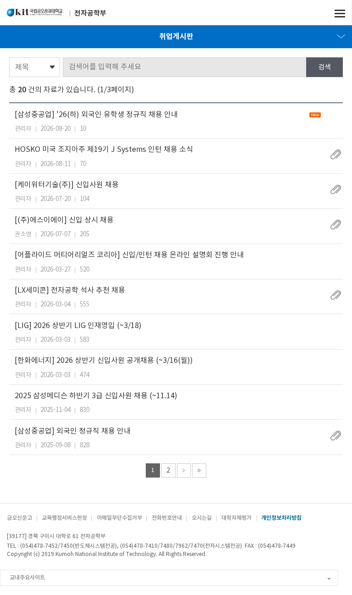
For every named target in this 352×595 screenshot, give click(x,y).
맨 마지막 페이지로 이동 (199, 470)
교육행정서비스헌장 (64, 518)
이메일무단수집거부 (119, 518)
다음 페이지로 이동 (184, 470)
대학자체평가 (236, 518)
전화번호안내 (167, 518)
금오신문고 (19, 518)
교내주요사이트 (27, 577)
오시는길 (202, 518)
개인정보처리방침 (281, 518)
